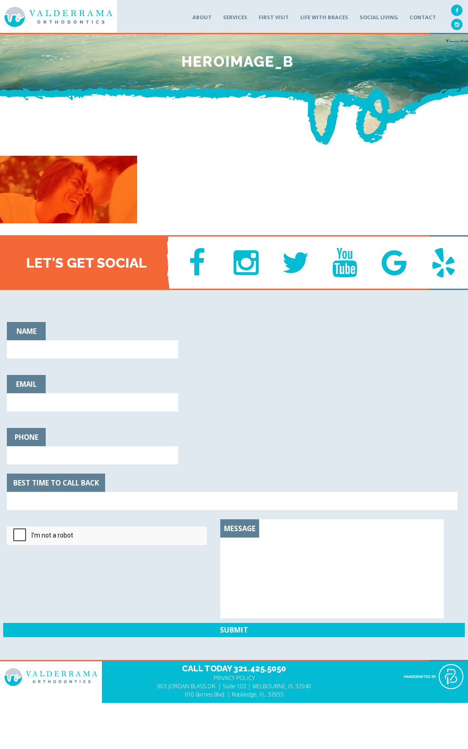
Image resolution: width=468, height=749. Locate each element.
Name (26, 331)
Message (239, 528)
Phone (26, 437)
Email (26, 384)
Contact (423, 17)
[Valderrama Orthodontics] (58, 17)
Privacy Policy (234, 678)
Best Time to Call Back (56, 482)
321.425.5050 (260, 668)
